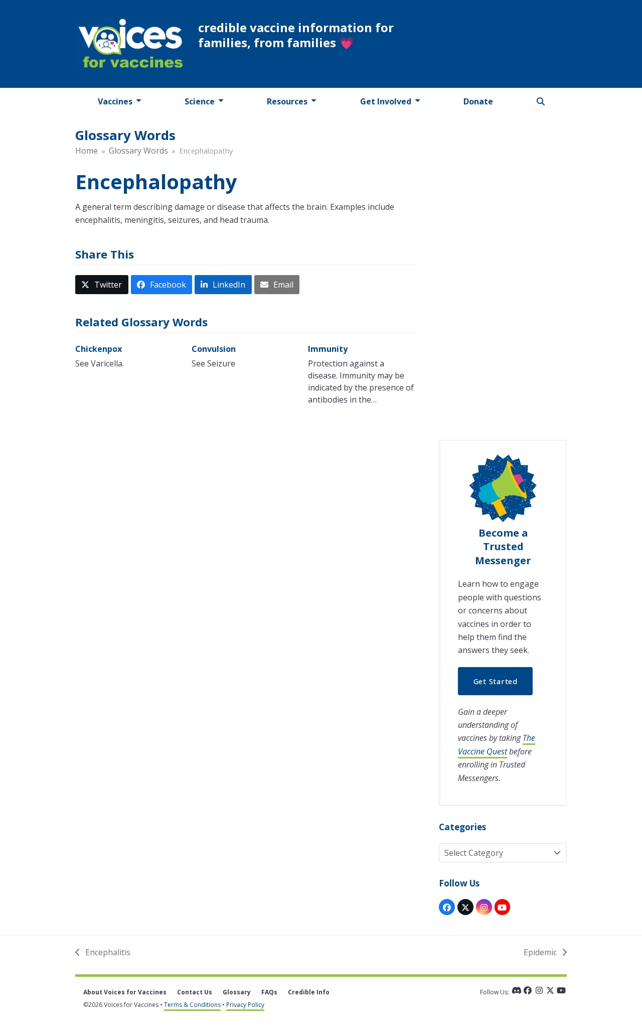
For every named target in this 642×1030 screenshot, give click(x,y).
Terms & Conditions (192, 1004)
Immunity (328, 348)
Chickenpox (98, 348)
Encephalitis (102, 953)
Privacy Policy (245, 1004)
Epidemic (540, 953)
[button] (541, 101)
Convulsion (214, 348)
